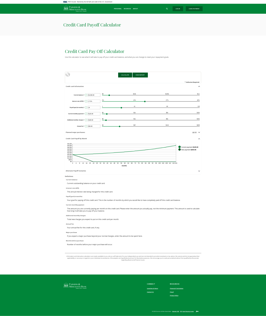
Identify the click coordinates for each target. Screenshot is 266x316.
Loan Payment (194, 8)
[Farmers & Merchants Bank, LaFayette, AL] (75, 9)
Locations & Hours (152, 288)
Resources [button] (175, 284)
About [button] (135, 9)
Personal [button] (118, 9)
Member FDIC (175, 311)
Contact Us (150, 292)
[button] (133, 86)
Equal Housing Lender (188, 311)
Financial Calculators (176, 288)
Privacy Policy (174, 295)
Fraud (172, 292)
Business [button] (127, 9)
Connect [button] (151, 284)
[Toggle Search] (167, 9)
